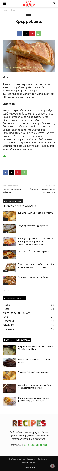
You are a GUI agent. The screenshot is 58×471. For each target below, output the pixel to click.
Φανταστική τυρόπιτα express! (34, 251)
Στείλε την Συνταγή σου (17, 459)
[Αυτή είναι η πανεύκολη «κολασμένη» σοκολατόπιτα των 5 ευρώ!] (9, 388)
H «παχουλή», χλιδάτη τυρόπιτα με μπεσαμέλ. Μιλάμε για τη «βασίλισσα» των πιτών (35, 241)
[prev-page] (4, 290)
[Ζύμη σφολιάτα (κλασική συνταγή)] (9, 216)
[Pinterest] (32, 33)
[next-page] (8, 290)
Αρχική (5, 10)
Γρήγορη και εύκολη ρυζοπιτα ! (12, 190)
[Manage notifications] (52, 466)
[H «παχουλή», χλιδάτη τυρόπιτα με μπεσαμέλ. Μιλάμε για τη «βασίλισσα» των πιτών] (9, 241)
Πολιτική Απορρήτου (29, 462)
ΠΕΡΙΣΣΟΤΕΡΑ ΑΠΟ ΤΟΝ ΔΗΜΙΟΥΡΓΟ (20, 206)
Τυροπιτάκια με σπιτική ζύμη (33, 277)
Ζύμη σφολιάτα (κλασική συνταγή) (36, 212)
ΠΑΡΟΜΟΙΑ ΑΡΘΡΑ (12, 201)
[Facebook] (19, 33)
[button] (4, 3)
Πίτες (13, 10)
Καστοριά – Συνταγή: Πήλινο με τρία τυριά (42, 190)
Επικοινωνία (31, 459)
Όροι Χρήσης (42, 459)
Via (4, 155)
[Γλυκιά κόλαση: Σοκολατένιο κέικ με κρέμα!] (9, 362)
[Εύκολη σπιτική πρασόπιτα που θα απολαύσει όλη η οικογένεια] (9, 267)
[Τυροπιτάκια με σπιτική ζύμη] (9, 280)
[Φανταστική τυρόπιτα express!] (9, 254)
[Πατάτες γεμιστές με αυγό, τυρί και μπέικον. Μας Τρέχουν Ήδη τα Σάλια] (9, 401)
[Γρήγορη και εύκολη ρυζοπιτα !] (9, 228)
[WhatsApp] (38, 33)
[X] (26, 33)
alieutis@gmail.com (36, 444)
